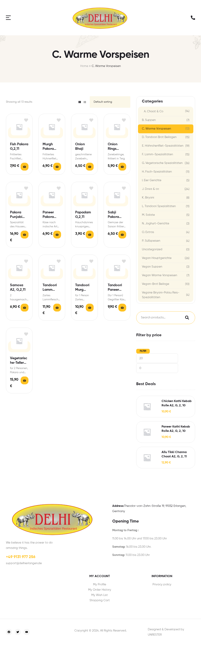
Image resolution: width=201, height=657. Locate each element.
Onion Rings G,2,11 (112, 147)
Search (186, 318)
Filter (143, 351)
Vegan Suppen (152, 266)
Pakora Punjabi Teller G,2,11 (19, 215)
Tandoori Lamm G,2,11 (50, 287)
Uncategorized (152, 249)
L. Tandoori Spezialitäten (159, 206)
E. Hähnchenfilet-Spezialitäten (162, 145)
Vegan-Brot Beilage (155, 283)
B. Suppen (149, 120)
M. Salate (148, 214)
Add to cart (24, 167)
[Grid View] (80, 102)
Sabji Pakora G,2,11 (113, 215)
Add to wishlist (26, 120)
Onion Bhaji (80, 147)
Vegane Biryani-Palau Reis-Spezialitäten (160, 295)
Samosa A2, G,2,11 (18, 287)
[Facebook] (9, 632)
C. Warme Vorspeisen (156, 128)
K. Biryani (148, 197)
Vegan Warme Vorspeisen (159, 275)
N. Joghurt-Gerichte (155, 223)
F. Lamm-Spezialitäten (157, 154)
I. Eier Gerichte (151, 180)
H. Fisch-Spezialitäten (157, 171)
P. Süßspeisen (151, 240)
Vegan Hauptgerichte (157, 258)
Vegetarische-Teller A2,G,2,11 (18, 360)
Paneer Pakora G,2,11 (48, 215)
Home (84, 66)
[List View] (85, 102)
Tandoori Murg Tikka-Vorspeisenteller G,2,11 (84, 287)
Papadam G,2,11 (83, 215)
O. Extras (148, 232)
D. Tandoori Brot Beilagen (159, 137)
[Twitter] (18, 632)
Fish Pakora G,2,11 (19, 147)
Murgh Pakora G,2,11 (48, 147)
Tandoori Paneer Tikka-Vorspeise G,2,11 (115, 287)
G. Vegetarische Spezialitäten (162, 163)
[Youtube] (27, 632)
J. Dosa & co (150, 188)
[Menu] (9, 18)
